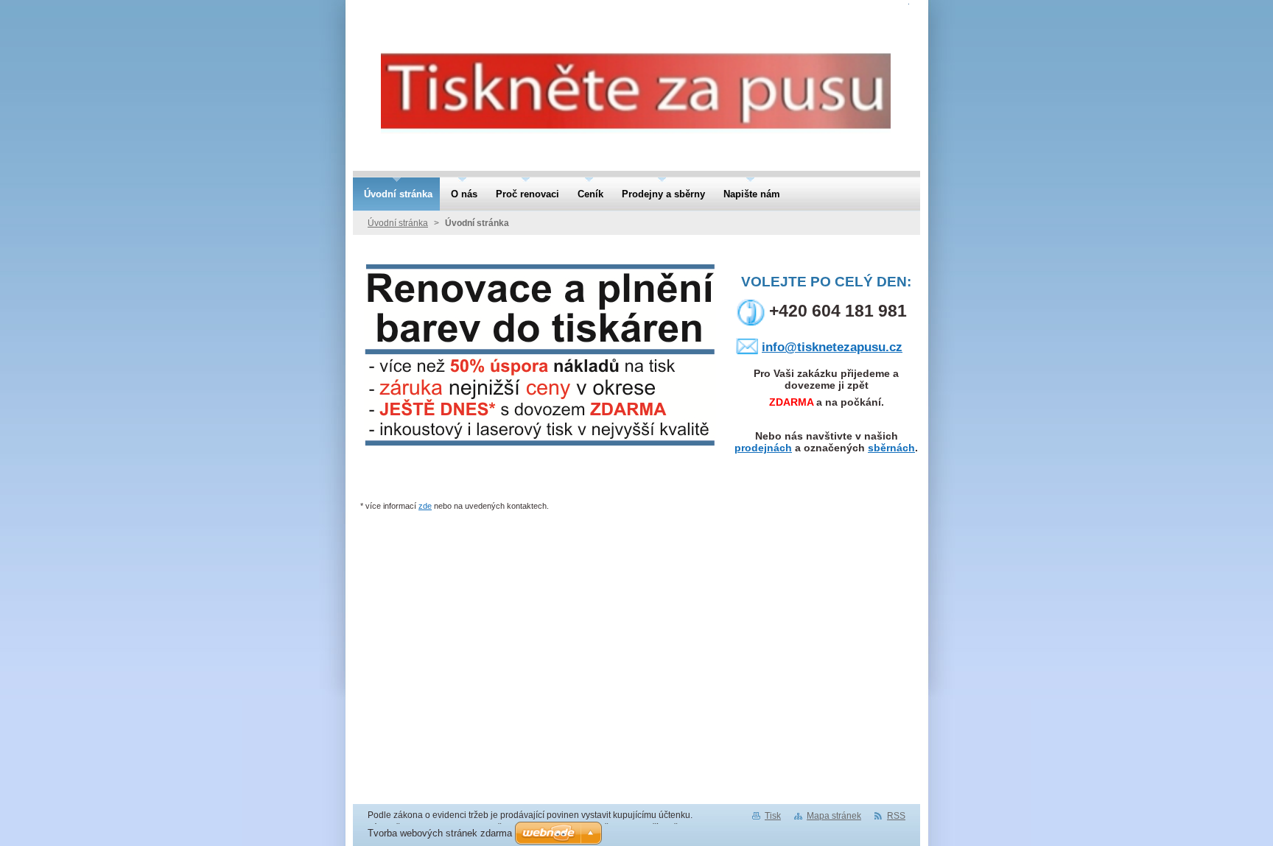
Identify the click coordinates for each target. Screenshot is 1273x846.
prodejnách (763, 448)
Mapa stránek (834, 815)
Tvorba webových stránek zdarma (440, 833)
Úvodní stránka (398, 223)
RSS (896, 815)
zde (425, 505)
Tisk (773, 815)
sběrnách (891, 448)
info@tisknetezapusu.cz (832, 347)
